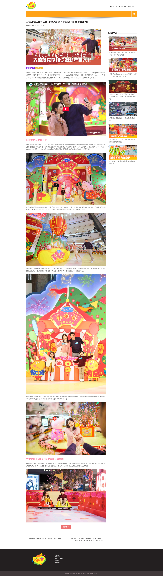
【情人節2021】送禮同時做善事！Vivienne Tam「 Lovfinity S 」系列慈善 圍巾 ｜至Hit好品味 (86, 539)
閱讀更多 (66, 527)
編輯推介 (39, 68)
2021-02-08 (41, 25)
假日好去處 (30, 68)
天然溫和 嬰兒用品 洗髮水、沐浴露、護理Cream (45, 538)
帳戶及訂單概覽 (121, 6)
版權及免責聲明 (59, 558)
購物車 (112, 6)
